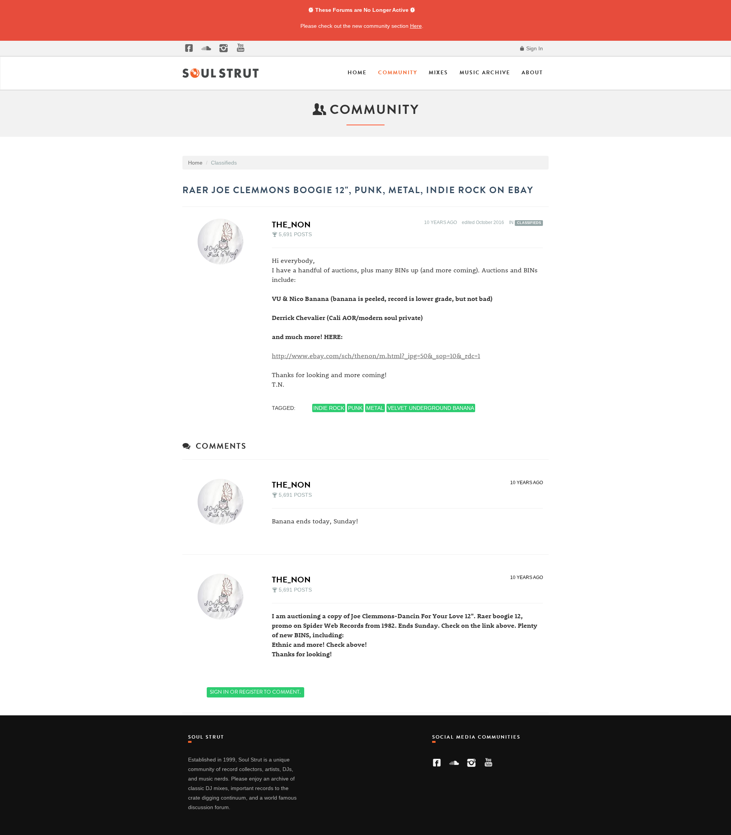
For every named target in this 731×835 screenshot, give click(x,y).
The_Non (291, 224)
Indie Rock (328, 408)
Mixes (438, 73)
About (532, 73)
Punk (355, 408)
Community (397, 73)
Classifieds (529, 223)
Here (416, 26)
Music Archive (485, 73)
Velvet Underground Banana (431, 408)
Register (251, 692)
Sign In (534, 48)
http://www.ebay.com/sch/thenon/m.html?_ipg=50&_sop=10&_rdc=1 (376, 355)
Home (357, 73)
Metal (375, 408)
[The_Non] (223, 241)
